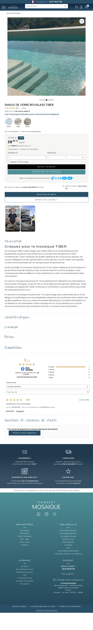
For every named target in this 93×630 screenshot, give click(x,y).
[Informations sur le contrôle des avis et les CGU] (38, 373)
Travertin (68, 545)
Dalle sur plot (68, 539)
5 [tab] (48, 100)
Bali (68, 548)
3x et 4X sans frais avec (25, 464)
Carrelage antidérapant (68, 551)
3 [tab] (44, 100)
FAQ (24, 575)
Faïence (24, 545)
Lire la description (12, 131)
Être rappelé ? (68, 574)
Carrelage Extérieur (68, 533)
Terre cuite (25, 542)
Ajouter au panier (46, 167)
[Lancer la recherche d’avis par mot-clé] (88, 392)
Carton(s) (51, 152)
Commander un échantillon (46, 172)
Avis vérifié (85, 400)
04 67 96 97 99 (55, 1)
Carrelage (24, 530)
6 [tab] (50, 100)
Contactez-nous (25, 578)
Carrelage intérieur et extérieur (68, 554)
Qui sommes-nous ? (25, 569)
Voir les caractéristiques (31, 131)
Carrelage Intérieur (68, 530)
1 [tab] (40, 100)
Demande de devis (46, 194)
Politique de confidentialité (70, 606)
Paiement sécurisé (24, 572)
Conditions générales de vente (42, 606)
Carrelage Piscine (68, 536)
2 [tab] (42, 100)
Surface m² (13, 152)
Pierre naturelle (25, 536)
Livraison (24, 566)
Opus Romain (68, 542)
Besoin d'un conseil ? (46, 200)
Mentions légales (19, 606)
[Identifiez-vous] (81, 6)
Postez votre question (24, 433)
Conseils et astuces (24, 581)
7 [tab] (53, 100)
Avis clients (25, 584)
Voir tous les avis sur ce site (27, 377)
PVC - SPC (24, 539)
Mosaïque (24, 533)
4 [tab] (46, 100)
